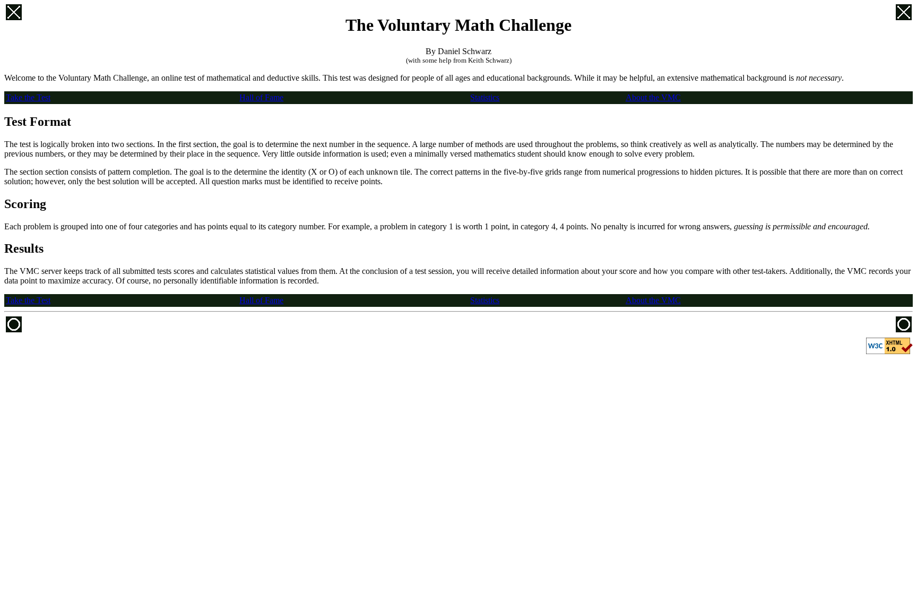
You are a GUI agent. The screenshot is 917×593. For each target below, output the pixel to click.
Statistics (484, 97)
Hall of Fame (261, 97)
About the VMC (653, 97)
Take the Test (28, 97)
